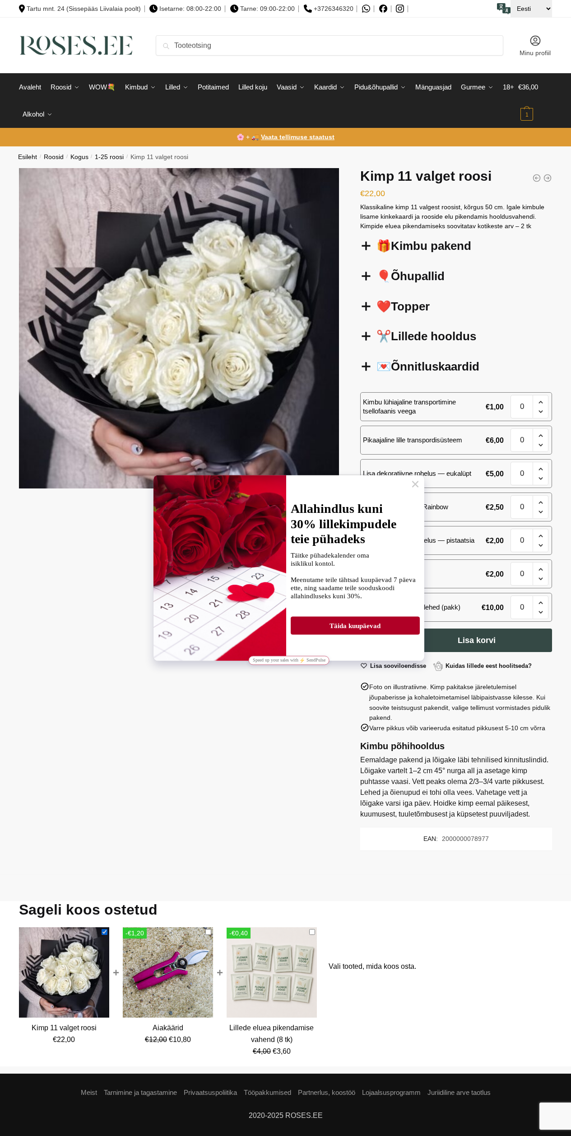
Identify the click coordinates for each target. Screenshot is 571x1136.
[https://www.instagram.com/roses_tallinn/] (400, 9)
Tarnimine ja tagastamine (140, 1092)
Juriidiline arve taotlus (459, 1092)
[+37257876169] (366, 9)
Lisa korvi (477, 640)
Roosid (54, 157)
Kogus (79, 157)
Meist (89, 1092)
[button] (540, 402)
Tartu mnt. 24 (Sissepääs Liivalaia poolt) (84, 8)
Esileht (27, 157)
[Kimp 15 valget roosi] (547, 178)
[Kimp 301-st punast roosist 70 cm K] (536, 178)
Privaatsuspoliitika (210, 1092)
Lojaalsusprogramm (391, 1092)
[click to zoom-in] (179, 328)
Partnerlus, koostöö (326, 1092)
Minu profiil (535, 52)
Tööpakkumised (267, 1092)
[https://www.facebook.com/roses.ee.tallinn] (383, 9)
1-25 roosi (109, 157)
